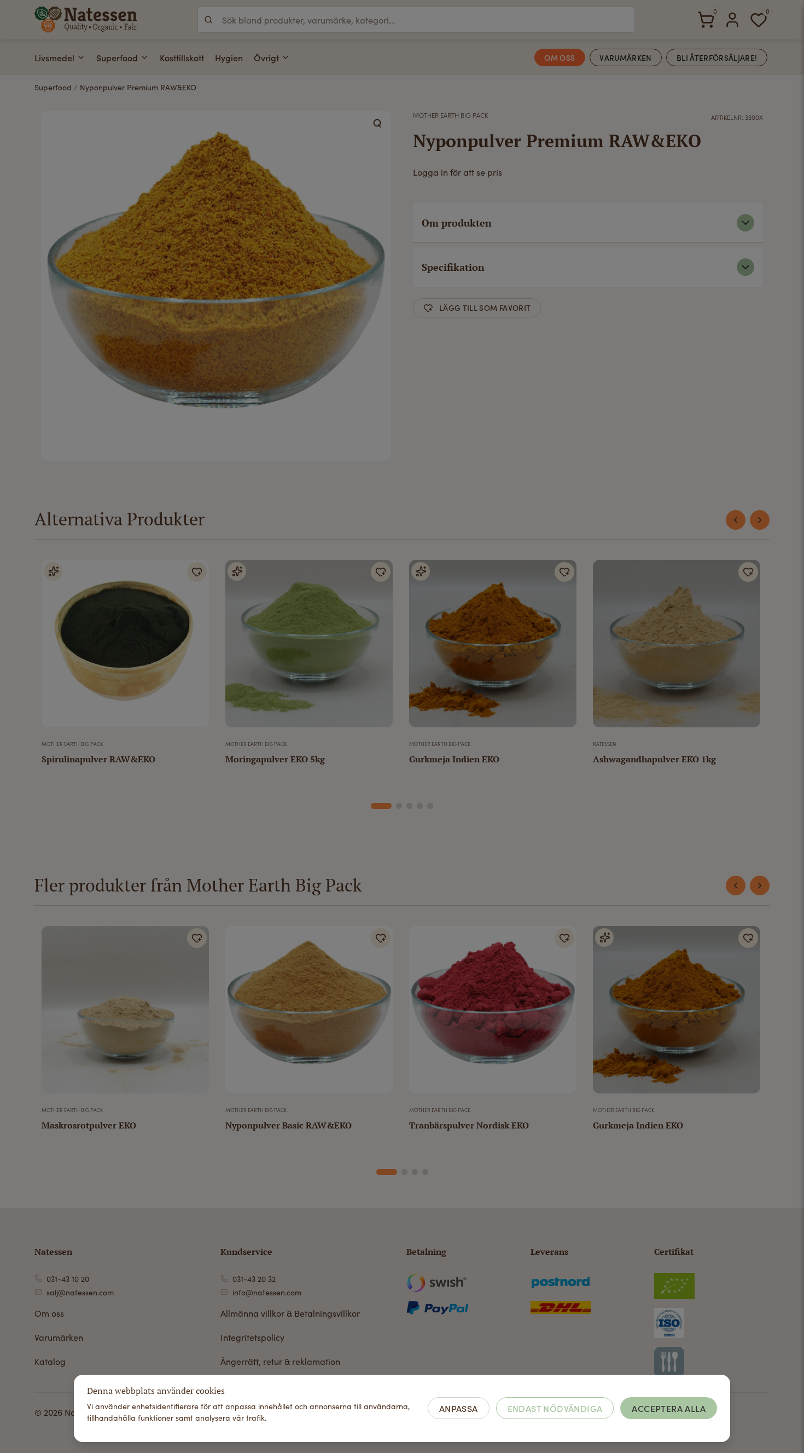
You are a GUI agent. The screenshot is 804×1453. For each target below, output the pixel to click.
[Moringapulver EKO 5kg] (309, 648)
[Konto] (732, 20)
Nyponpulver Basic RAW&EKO (288, 1125)
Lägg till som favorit (485, 307)
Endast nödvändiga (555, 1408)
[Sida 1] (381, 806)
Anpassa (458, 1408)
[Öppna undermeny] (81, 57)
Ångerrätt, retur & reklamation (280, 1361)
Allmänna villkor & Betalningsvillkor (290, 1313)
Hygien (229, 57)
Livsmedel (54, 57)
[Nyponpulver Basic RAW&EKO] (309, 1014)
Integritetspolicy (252, 1337)
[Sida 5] (430, 806)
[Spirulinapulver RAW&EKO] (125, 648)
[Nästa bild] (193, 648)
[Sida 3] (409, 806)
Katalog (50, 1361)
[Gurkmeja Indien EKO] (492, 648)
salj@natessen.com (80, 1292)
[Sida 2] (399, 806)
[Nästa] (760, 520)
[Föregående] (735, 520)
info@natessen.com (266, 1292)
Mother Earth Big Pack (450, 115)
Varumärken (58, 1337)
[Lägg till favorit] (197, 572)
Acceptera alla (669, 1408)
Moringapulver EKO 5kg (275, 759)
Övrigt (266, 57)
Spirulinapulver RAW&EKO (98, 759)
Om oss (49, 1313)
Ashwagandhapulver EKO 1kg (654, 759)
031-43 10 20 (67, 1278)
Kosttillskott (182, 57)
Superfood (117, 57)
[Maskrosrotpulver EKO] (125, 1014)
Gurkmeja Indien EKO (454, 759)
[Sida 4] (420, 806)
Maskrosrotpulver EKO (89, 1125)
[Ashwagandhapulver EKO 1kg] (676, 648)
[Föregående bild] (57, 648)
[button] (378, 124)
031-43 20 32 (254, 1278)
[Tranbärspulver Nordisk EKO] (492, 1014)
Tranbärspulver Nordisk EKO (469, 1125)
